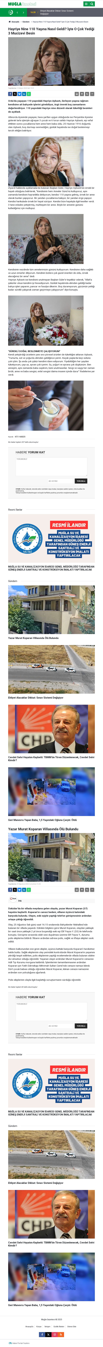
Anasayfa (15, 22)
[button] (82, 94)
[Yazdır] (77, 94)
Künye (38, 1327)
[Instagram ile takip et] (55, 1334)
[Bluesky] (19, 94)
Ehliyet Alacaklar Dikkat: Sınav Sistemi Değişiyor (56, 12)
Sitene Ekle (71, 1327)
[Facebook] (10, 94)
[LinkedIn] (24, 94)
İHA (20, 901)
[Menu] (86, 4)
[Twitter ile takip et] (48, 1334)
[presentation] (17, 12)
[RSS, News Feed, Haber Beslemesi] (61, 1334)
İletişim (47, 1327)
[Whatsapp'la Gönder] (29, 94)
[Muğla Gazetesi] (22, 4)
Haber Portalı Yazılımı (20, 1343)
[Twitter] (15, 94)
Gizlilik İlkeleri (59, 1327)
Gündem (26, 22)
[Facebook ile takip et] (42, 1334)
